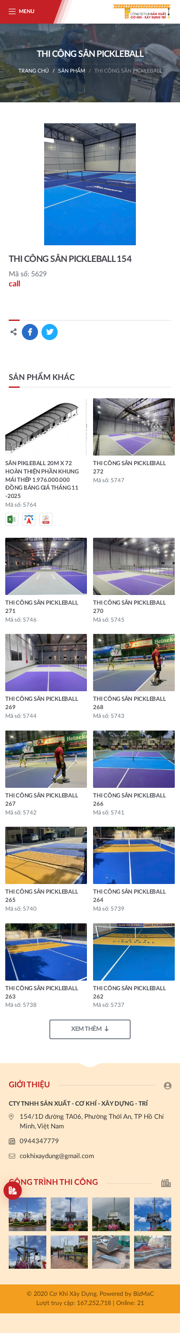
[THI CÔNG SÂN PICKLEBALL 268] (134, 662)
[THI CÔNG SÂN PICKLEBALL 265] (46, 855)
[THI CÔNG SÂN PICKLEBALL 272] (134, 427)
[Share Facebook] (30, 332)
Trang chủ (33, 70)
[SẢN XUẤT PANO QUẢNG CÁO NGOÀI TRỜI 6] (153, 1252)
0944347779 (39, 1141)
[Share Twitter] (50, 332)
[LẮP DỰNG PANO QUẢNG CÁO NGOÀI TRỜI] (69, 1252)
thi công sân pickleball (128, 70)
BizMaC (143, 1294)
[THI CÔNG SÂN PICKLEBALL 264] (134, 855)
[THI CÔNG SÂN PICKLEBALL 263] (46, 952)
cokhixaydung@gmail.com (57, 1156)
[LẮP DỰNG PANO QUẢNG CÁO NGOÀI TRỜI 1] (27, 1252)
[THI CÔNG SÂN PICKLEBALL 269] (46, 662)
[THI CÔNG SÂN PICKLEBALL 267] (46, 759)
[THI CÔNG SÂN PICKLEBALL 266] (134, 759)
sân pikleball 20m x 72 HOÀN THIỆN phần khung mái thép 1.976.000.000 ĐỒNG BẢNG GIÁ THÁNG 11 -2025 (42, 480)
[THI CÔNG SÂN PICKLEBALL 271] (46, 566)
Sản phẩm (71, 70)
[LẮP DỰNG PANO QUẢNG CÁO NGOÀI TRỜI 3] (111, 1214)
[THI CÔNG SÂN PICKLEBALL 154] (90, 184)
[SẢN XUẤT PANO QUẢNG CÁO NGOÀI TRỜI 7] (111, 1252)
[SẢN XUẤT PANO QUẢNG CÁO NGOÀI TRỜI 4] (69, 1214)
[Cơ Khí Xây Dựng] (136, 12)
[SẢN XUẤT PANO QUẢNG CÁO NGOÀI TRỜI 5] (27, 1214)
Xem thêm (86, 1029)
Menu (27, 11)
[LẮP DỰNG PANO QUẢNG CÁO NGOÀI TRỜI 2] (153, 1214)
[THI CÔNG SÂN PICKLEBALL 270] (134, 566)
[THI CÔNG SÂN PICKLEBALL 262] (134, 952)
